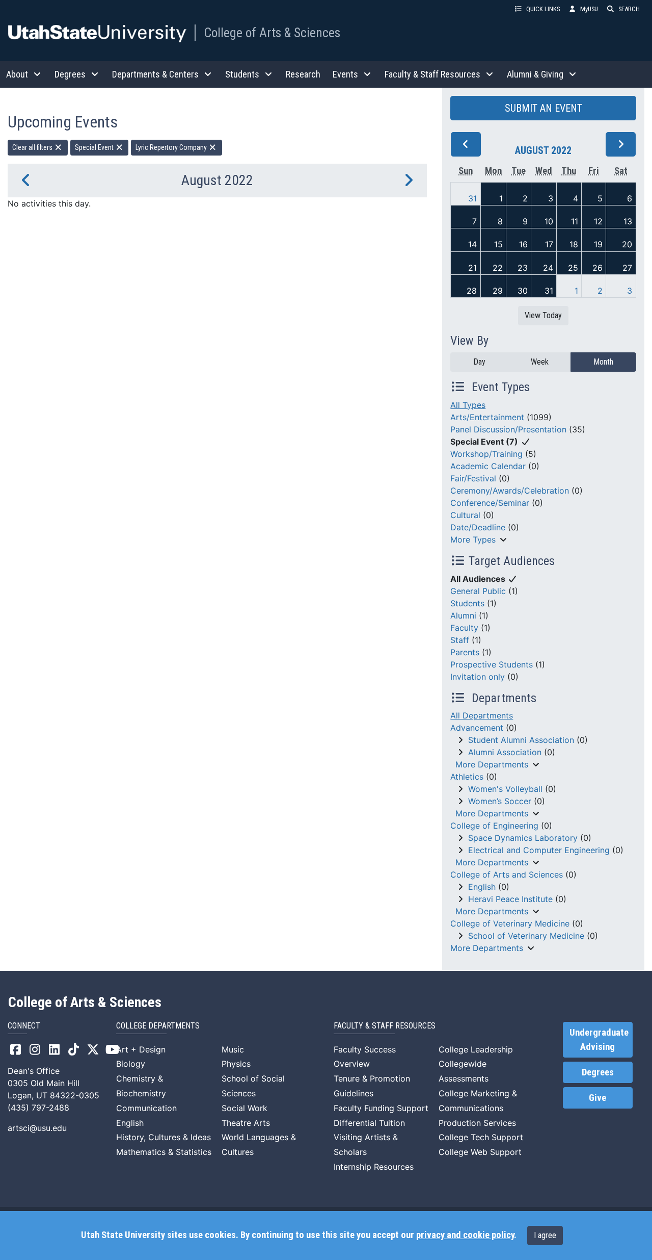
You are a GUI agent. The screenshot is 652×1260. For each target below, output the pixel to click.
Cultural (465, 515)
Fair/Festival (473, 478)
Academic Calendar (488, 466)
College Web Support (480, 1152)
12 (598, 221)
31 (472, 198)
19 (598, 244)
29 (498, 291)
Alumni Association (504, 752)
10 (549, 221)
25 (573, 268)
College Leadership (476, 1049)
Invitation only (477, 677)
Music (233, 1049)
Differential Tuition (369, 1123)
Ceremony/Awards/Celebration (509, 490)
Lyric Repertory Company (171, 147)
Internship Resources (374, 1167)
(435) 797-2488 (38, 1107)
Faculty (464, 628)
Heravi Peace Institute (510, 899)
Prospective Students (491, 664)
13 (627, 221)
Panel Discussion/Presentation (508, 429)
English (482, 887)
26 (597, 268)
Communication (146, 1108)
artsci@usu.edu (37, 1128)
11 (574, 221)
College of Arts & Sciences (272, 32)
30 (523, 291)
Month (603, 362)
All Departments (481, 715)
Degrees (598, 1072)
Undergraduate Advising (599, 1039)
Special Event (95, 147)
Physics (236, 1064)
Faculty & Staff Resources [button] (432, 74)
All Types (467, 405)
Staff (459, 640)
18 (573, 244)
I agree (545, 1235)
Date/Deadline (477, 527)
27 (627, 268)
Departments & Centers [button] (155, 74)
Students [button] (242, 74)
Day (479, 362)
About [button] (17, 74)
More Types (473, 539)
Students (467, 603)
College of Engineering (494, 825)
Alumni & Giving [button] (535, 74)
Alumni (463, 615)
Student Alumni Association (521, 740)
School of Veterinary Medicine (526, 936)
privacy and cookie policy (465, 1235)
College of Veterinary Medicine (509, 923)
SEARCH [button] (629, 9)
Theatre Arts (246, 1123)
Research (303, 74)
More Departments (491, 764)
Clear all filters (33, 147)
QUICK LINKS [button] (543, 9)
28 (472, 291)
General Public (478, 591)
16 (523, 244)
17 (549, 244)
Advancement (476, 728)
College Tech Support (481, 1137)
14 (472, 244)
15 (498, 244)
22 (498, 268)
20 (627, 244)
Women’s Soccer (499, 801)
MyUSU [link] (589, 9)
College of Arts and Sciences (506, 874)
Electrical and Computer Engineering (539, 850)
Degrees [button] (70, 74)
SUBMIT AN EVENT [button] (543, 108)
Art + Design (141, 1049)
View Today (543, 315)
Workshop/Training (486, 454)
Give (597, 1097)
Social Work (244, 1108)
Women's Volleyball (505, 789)
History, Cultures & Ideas (163, 1137)
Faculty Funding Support (381, 1108)
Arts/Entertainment (487, 417)
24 (548, 268)
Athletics (466, 777)
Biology (130, 1064)
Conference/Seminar (489, 503)
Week (540, 362)
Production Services (477, 1123)
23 (523, 268)
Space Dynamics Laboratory (523, 838)
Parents (464, 652)
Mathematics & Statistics (163, 1152)
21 (472, 268)
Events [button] (345, 74)
